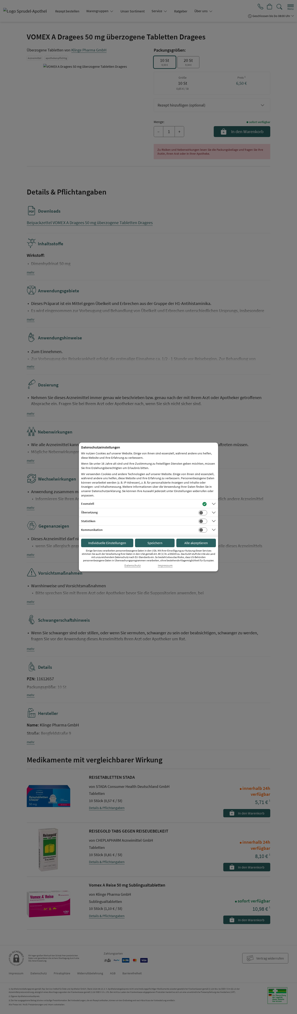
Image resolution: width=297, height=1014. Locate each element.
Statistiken (88, 521)
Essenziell (87, 504)
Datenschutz (132, 565)
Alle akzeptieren (196, 543)
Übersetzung (89, 512)
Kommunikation (92, 530)
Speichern (154, 543)
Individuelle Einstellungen (107, 543)
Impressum (165, 565)
